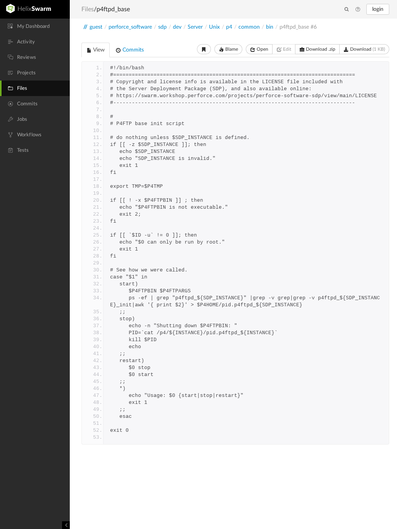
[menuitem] (35, 26)
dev (177, 27)
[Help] (358, 9)
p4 (229, 27)
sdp (162, 27)
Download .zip (320, 49)
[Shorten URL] (204, 49)
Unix (214, 27)
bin (269, 27)
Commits (132, 50)
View (98, 50)
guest (96, 27)
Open (261, 49)
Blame (231, 49)
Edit (286, 49)
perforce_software (130, 27)
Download (367, 49)
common (249, 27)
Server (195, 27)
